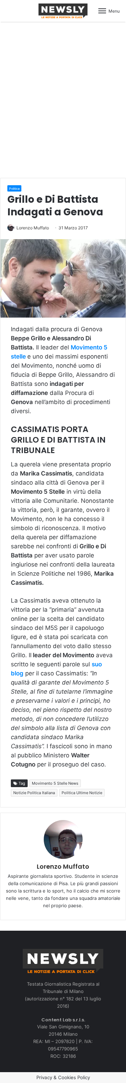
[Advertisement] (63, 99)
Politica (14, 188)
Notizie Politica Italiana (34, 792)
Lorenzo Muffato (32, 227)
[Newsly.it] (63, 11)
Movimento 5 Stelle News (55, 783)
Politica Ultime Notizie (82, 792)
